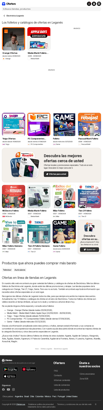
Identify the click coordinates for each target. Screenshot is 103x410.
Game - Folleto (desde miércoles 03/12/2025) (26, 321)
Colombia (39, 396)
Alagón (14, 341)
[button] (94, 4)
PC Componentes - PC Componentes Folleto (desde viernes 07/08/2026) (38, 318)
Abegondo (93, 335)
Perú (54, 396)
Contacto (58, 375)
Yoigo (30, 289)
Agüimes (88, 338)
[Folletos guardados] (89, 4)
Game (36, 289)
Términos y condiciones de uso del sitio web (74, 404)
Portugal (61, 396)
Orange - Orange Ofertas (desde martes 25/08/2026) (29, 310)
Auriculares (19, 270)
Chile (32, 396)
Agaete (68, 335)
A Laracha (79, 338)
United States (71, 396)
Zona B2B (84, 378)
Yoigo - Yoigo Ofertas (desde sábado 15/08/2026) (28, 316)
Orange (17, 289)
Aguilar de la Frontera (59, 338)
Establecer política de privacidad (41, 404)
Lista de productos (62, 389)
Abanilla (96, 338)
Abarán (17, 338)
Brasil (26, 396)
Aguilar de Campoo (80, 335)
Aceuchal (6, 341)
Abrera (71, 338)
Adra (4, 338)
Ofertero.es (20, 404)
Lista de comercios (62, 385)
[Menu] (99, 4)
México (48, 396)
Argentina (19, 396)
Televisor (7, 270)
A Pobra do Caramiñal (39, 338)
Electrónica (80, 283)
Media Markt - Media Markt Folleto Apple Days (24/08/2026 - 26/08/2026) (39, 313)
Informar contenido (62, 380)
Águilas (10, 338)
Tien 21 (24, 289)
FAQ (56, 370)
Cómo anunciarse (87, 374)
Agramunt (25, 338)
